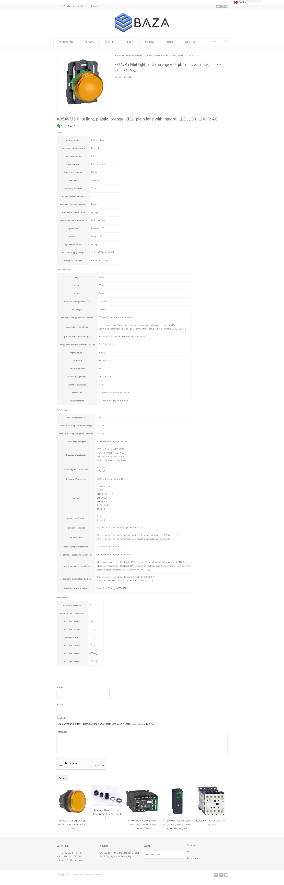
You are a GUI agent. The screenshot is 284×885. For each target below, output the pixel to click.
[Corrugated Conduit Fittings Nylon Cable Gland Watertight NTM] (72, 785)
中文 (87, 6)
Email (60, 704)
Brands (130, 41)
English (242, 2)
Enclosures (110, 41)
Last (111, 698)
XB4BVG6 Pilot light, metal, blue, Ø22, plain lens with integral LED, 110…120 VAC (211, 824)
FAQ (189, 851)
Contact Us (190, 41)
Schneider (128, 77)
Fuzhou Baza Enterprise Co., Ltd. (70, 6)
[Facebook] (222, 6)
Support (169, 41)
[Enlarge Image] (84, 56)
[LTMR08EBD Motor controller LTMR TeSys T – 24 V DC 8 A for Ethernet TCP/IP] (107, 785)
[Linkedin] (225, 6)
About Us (89, 41)
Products (149, 41)
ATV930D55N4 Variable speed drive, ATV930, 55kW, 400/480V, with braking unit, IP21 (142, 824)
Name (61, 687)
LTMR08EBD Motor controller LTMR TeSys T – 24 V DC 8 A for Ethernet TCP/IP (107, 824)
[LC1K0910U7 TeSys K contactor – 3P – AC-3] (176, 785)
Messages (62, 731)
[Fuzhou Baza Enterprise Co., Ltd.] (142, 31)
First (58, 698)
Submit (62, 778)
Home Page (67, 41)
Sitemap (191, 845)
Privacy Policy (193, 858)
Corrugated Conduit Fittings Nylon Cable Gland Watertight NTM (72, 813)
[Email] (218, 6)
